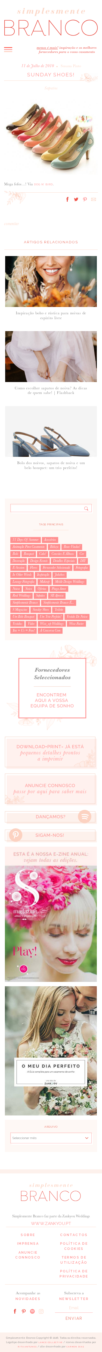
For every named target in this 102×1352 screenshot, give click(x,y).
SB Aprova (56, 595)
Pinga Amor (59, 589)
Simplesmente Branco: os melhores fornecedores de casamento (51, 21)
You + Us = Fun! (24, 630)
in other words (22, 575)
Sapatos (51, 87)
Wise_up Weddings (52, 624)
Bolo (15, 554)
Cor (81, 554)
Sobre (28, 1235)
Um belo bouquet (23, 617)
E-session (18, 568)
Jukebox (59, 575)
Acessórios (50, 540)
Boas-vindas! (72, 547)
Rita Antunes (27, 1346)
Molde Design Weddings (69, 582)
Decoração (19, 561)
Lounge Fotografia (23, 582)
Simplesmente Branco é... (58, 602)
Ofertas (42, 589)
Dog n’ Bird (43, 184)
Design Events (39, 561)
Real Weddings (21, 595)
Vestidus (17, 624)
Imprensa (28, 1244)
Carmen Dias (75, 1346)
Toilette (58, 610)
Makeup (45, 582)
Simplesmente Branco (25, 602)
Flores (33, 568)
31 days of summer (26, 540)
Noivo (28, 589)
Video (31, 624)
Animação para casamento (29, 547)
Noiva (16, 589)
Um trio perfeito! (50, 617)
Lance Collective (50, 1342)
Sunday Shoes (41, 610)
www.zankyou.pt (51, 1223)
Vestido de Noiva (77, 617)
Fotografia (82, 568)
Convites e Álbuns (62, 554)
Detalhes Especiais (64, 561)
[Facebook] (15, 1311)
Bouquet (29, 554)
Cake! (42, 554)
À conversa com (50, 630)
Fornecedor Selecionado (56, 568)
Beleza (54, 547)
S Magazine (20, 610)
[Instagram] (41, 1311)
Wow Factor (76, 624)
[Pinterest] (23, 1311)
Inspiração (43, 575)
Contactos (74, 1235)
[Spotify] (32, 1311)
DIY (83, 561)
